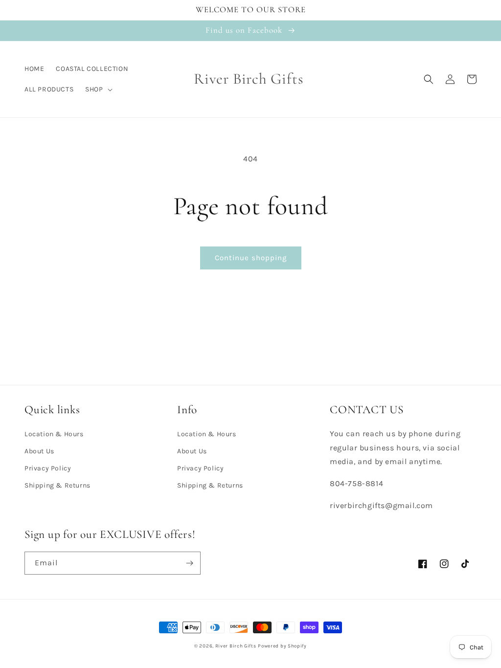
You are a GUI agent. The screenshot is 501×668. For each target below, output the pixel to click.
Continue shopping (251, 257)
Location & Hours (54, 434)
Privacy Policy (47, 468)
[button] (97, 89)
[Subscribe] (189, 563)
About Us (39, 451)
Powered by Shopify (282, 646)
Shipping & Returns (57, 485)
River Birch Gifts (235, 646)
